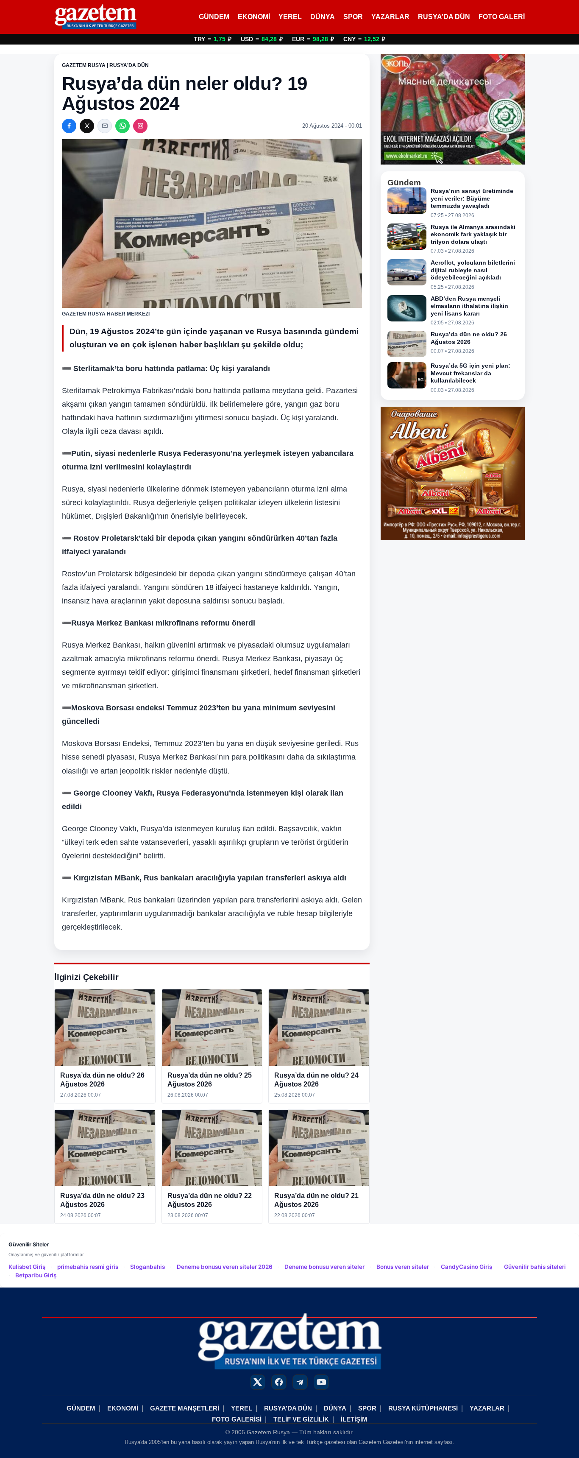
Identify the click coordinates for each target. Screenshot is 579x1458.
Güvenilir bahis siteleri (535, 1266)
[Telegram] (300, 1382)
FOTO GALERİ (502, 16)
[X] (87, 126)
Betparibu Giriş (35, 1275)
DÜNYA (322, 16)
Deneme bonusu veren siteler (324, 1266)
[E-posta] (104, 126)
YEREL (290, 16)
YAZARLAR (390, 16)
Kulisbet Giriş (26, 1266)
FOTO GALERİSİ (237, 1419)
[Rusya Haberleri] (95, 17)
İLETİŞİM (354, 1419)
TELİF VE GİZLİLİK (301, 1419)
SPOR (353, 16)
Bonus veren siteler (402, 1266)
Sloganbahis (147, 1266)
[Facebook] (69, 126)
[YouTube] (321, 1382)
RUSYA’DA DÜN (444, 16)
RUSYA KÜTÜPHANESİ (423, 1408)
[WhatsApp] (122, 126)
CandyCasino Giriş (466, 1266)
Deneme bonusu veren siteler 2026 (225, 1266)
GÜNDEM (214, 16)
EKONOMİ (254, 16)
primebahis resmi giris (87, 1266)
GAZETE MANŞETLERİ (184, 1408)
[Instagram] (140, 126)
